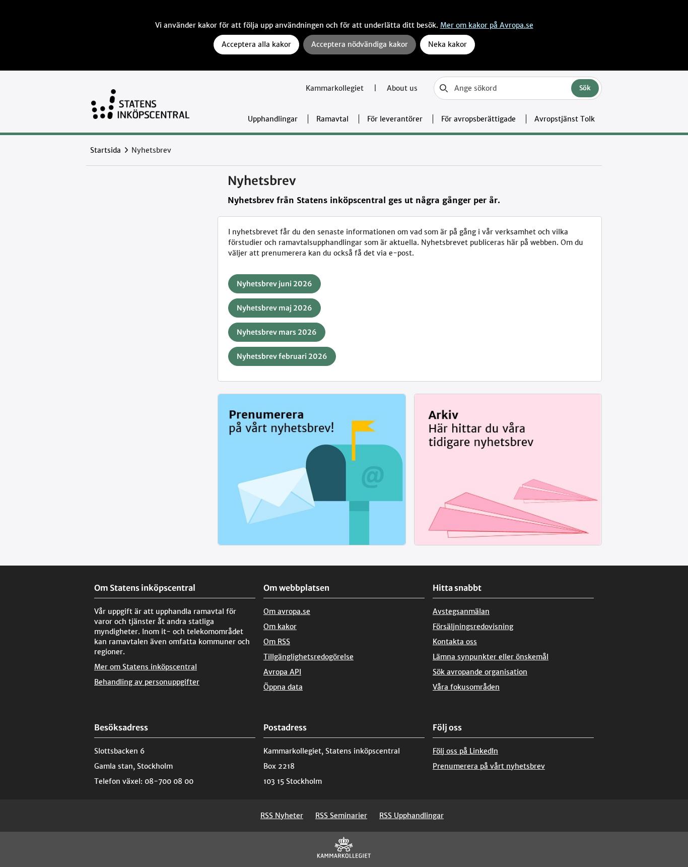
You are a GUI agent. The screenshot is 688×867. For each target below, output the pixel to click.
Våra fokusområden (466, 687)
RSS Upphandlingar (411, 815)
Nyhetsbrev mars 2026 (277, 332)
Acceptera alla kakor (256, 44)
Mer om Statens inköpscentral (145, 666)
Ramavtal (332, 118)
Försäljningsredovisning (473, 626)
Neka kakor (447, 44)
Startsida (105, 150)
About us (402, 88)
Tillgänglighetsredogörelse (308, 656)
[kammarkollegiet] (344, 849)
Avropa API (282, 671)
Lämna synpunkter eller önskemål (490, 656)
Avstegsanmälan (461, 611)
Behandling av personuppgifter (146, 682)
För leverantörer (395, 118)
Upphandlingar (273, 118)
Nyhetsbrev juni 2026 (274, 283)
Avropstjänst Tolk (564, 118)
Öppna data (283, 687)
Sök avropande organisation (480, 671)
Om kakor (280, 626)
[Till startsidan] (140, 101)
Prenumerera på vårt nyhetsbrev (489, 766)
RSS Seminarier (341, 815)
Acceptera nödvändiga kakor (359, 44)
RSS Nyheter (281, 815)
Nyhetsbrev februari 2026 (282, 356)
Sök (585, 88)
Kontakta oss (455, 641)
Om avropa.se (286, 611)
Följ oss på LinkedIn (465, 751)
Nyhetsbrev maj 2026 (274, 308)
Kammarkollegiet (336, 88)
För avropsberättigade (478, 118)
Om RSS (276, 641)
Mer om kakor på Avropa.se (486, 25)
